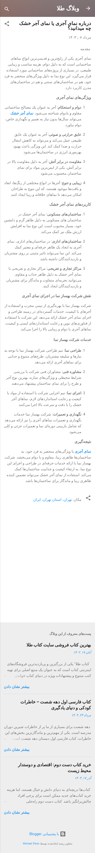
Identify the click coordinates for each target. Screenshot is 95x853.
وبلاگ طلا (68, 8)
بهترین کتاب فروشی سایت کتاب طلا (59, 644)
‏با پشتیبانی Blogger (44, 834)
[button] (7, 24)
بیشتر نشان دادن (16, 687)
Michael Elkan (31, 843)
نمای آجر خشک (22, 113)
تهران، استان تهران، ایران (52, 499)
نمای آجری (83, 451)
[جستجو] (7, 9)
